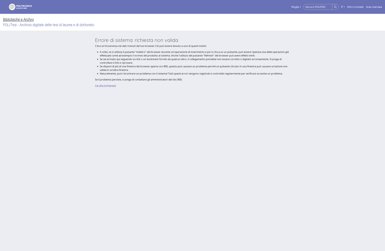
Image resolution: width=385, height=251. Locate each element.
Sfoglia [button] (295, 7)
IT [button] (342, 7)
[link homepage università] (18, 7)
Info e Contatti (355, 7)
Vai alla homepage (105, 85)
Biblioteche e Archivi (18, 19)
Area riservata (374, 7)
